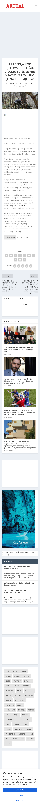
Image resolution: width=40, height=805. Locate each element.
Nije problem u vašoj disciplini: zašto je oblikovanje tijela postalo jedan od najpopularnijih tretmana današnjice (19, 600)
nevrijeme (29, 695)
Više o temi (10, 237)
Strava (16, 724)
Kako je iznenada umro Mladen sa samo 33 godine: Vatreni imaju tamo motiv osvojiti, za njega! (19, 412)
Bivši (7, 671)
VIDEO (15, 739)
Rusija (28, 719)
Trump (28, 729)
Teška (24, 724)
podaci (20, 705)
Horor (26, 676)
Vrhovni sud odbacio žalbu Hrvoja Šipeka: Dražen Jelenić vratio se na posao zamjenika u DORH (18, 381)
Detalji (15, 671)
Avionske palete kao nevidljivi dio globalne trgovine (17, 567)
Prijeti (16, 715)
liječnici (25, 686)
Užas (7, 739)
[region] (20, 787)
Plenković (10, 705)
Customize (20, 795)
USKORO (22, 734)
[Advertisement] (20, 33)
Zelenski (30, 739)
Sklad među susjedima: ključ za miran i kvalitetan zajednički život (19, 591)
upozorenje (11, 734)
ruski (8, 724)
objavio (9, 700)
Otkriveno (19, 700)
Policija (21, 710)
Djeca (24, 671)
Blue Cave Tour (8, 552)
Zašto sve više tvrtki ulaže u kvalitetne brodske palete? (19, 584)
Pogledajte (10, 710)
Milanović (10, 691)
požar (8, 715)
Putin (20, 719)
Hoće (8, 681)
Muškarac (29, 691)
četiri (8, 744)
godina (17, 676)
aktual (14, 83)
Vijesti (32, 83)
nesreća (17, 695)
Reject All (20, 801)
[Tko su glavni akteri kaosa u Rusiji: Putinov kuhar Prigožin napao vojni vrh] (20, 335)
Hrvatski (28, 681)
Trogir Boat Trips (21, 552)
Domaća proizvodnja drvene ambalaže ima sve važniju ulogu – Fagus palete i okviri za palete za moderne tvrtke (19, 576)
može (19, 691)
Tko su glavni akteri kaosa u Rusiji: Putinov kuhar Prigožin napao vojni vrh (18, 349)
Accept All (20, 790)
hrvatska (17, 681)
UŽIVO (30, 734)
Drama (8, 676)
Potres (31, 710)
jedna (8, 686)
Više (22, 739)
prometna (10, 719)
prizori (25, 715)
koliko (16, 686)
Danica (24, 205)
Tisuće (8, 729)
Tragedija (18, 729)
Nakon (8, 695)
